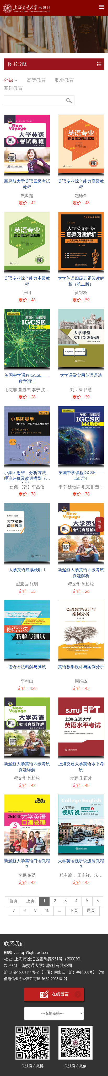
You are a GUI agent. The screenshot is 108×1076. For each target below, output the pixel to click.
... (59, 911)
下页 (74, 911)
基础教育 (13, 88)
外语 (9, 80)
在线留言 (60, 994)
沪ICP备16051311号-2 (21, 972)
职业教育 (64, 80)
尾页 (91, 911)
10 (47, 911)
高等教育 (36, 80)
